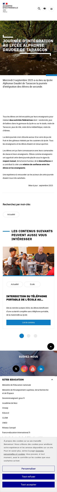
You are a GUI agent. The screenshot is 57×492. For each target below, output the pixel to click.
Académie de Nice (9, 403)
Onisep (5, 408)
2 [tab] (28, 336)
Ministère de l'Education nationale (16, 385)
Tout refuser (28, 476)
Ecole (32, 284)
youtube (32, 368)
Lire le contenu (28, 322)
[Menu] (51, 9)
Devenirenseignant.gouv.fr (13, 398)
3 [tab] (35, 336)
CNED (4, 422)
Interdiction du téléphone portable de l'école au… (26, 298)
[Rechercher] (39, 9)
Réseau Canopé (9, 427)
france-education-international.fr (16, 432)
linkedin (40, 368)
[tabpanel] (28, 288)
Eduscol (5, 412)
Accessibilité (44, 8)
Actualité (11, 214)
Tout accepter (28, 484)
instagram (24, 368)
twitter (16, 368)
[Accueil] (10, 7)
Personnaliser (28, 468)
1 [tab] (21, 336)
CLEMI (5, 417)
